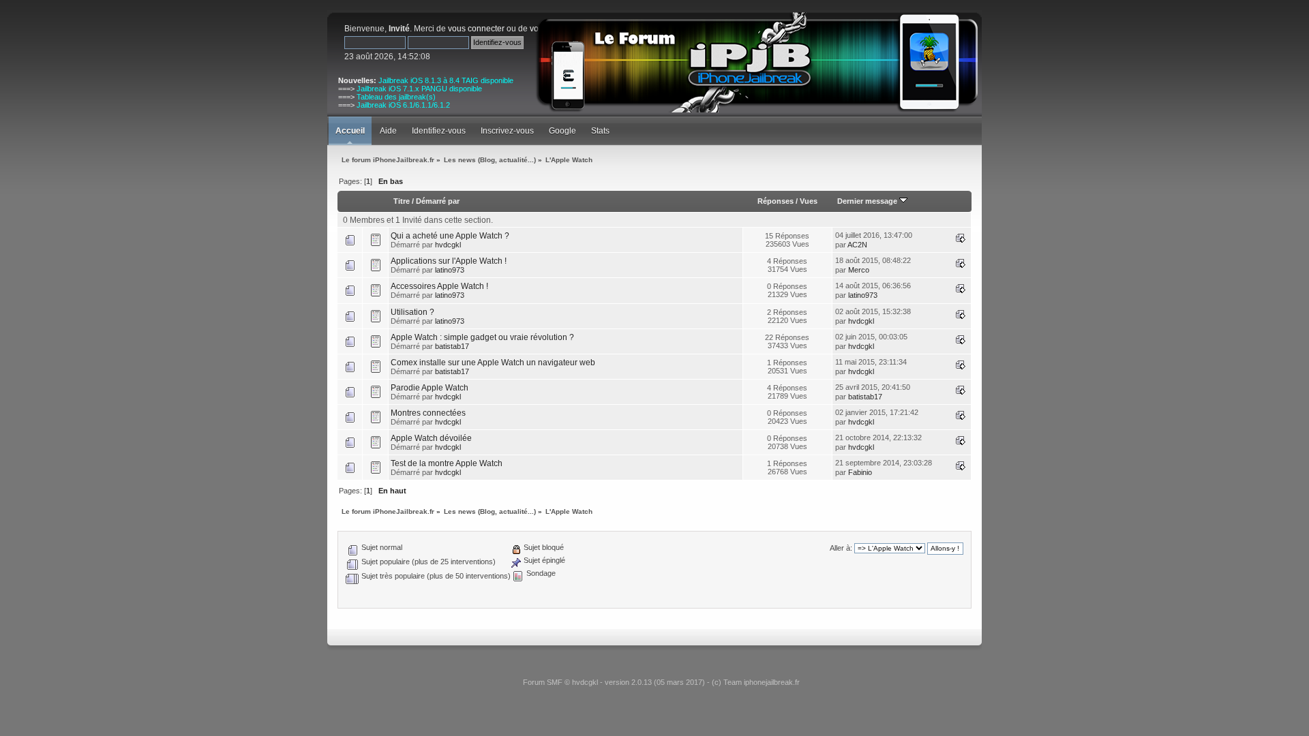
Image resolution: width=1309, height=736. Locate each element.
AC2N (857, 245)
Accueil (350, 131)
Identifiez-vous (439, 131)
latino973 (449, 270)
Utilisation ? (412, 312)
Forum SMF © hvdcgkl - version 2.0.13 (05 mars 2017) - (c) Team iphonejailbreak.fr (661, 682)
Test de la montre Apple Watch (446, 463)
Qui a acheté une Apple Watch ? (450, 236)
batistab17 (452, 346)
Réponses (775, 201)
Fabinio (860, 472)
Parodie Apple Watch (429, 388)
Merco (858, 270)
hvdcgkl (448, 245)
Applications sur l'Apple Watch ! (449, 261)
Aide (388, 131)
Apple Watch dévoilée (431, 438)
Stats (600, 131)
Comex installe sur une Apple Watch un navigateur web (493, 362)
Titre (401, 201)
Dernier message (868, 201)
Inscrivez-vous (507, 131)
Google (562, 131)
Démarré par (438, 201)
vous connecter (476, 28)
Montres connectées (428, 413)
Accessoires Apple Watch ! (439, 286)
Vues (808, 201)
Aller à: (841, 548)
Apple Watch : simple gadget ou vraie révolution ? (482, 337)
